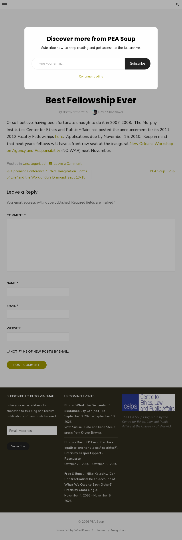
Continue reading (91, 76)
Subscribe (137, 63)
